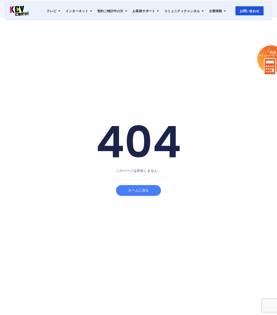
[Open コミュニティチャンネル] (202, 10)
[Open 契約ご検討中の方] (126, 10)
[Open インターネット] (91, 10)
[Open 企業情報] (224, 10)
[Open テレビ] (59, 10)
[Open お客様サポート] (157, 10)
